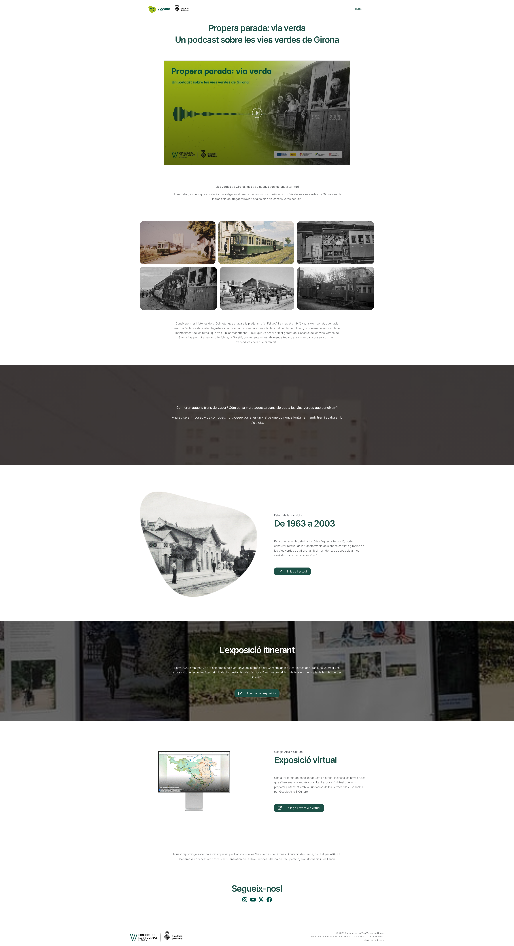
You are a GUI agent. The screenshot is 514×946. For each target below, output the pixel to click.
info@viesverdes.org (374, 940)
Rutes (358, 8)
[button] (257, 113)
